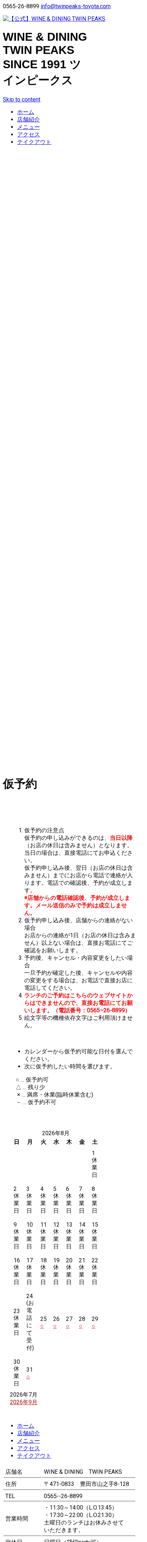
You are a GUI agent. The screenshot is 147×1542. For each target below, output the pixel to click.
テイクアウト (34, 142)
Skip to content (21, 99)
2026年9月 (23, 1402)
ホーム (25, 112)
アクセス (28, 134)
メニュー (28, 127)
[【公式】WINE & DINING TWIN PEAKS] (73, 19)
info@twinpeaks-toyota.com (76, 6)
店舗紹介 (28, 119)
